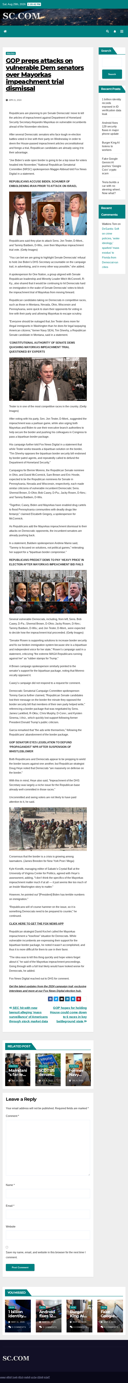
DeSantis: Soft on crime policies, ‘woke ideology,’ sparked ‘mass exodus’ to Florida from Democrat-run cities (111, 247)
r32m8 (40, 1377)
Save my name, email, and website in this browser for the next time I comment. (46, 1255)
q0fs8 (9, 1377)
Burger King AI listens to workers (111, 146)
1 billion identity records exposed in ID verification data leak (111, 106)
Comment (12, 1116)
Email (10, 1205)
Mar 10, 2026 (49, 1322)
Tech (11, 1307)
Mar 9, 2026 (110, 1322)
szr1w (33, 1377)
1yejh (15, 1377)
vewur (3, 1377)
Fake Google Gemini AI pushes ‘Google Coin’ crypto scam (111, 166)
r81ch (21, 1377)
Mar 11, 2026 (18, 1322)
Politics (11, 53)
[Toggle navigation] (122, 31)
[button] (107, 31)
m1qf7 (47, 1377)
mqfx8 (27, 1377)
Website (11, 1226)
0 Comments (19, 1327)
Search (106, 50)
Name (10, 1185)
